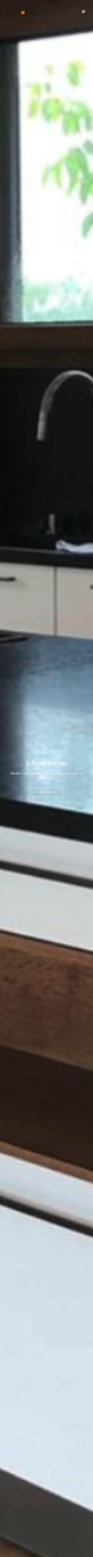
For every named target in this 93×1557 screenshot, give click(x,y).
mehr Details (46, 792)
